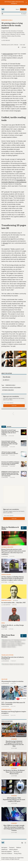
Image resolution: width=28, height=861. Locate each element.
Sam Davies (5, 446)
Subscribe (14, 405)
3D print (5, 243)
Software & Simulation (8, 390)
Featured (9, 426)
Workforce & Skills (6, 20)
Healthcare (4, 679)
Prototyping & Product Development (11, 387)
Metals (3, 623)
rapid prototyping (8, 54)
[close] (26, 2)
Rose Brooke (6, 40)
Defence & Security (6, 574)
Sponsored (14, 739)
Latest (3, 426)
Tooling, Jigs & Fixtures (7, 655)
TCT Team (5, 435)
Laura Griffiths (6, 604)
